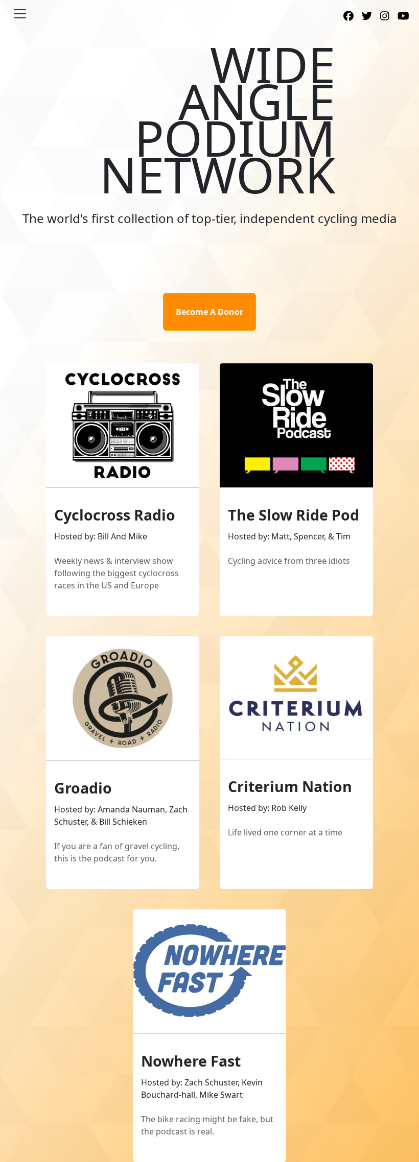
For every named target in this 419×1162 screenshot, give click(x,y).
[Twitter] (367, 17)
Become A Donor (209, 311)
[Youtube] (403, 17)
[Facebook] (348, 17)
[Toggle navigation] (20, 13)
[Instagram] (384, 17)
